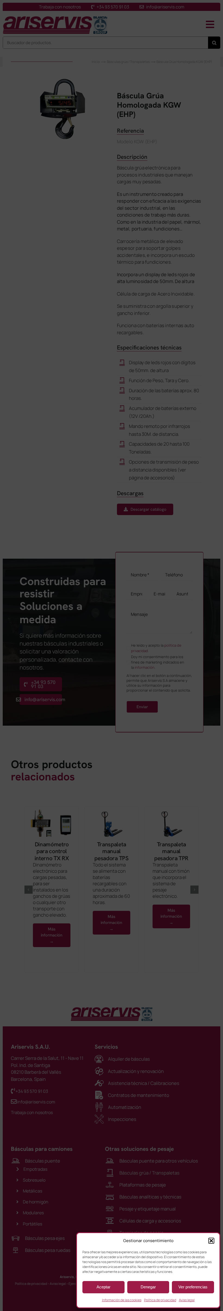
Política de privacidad (160, 1300)
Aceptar (103, 1287)
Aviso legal (187, 1300)
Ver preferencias (192, 1287)
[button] (211, 1240)
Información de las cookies (121, 1300)
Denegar (148, 1287)
